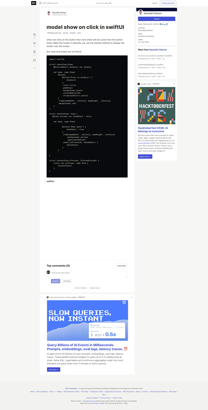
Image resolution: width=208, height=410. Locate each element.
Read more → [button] (145, 156)
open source (90, 401)
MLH (104, 395)
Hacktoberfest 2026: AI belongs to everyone (153, 129)
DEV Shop (172, 391)
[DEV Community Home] (33, 3)
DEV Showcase (128, 391)
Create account (168, 3)
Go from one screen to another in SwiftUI (155, 57)
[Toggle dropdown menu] (131, 297)
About (138, 391)
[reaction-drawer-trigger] (34, 35)
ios (79, 33)
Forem (79, 401)
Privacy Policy (105, 398)
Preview (67, 281)
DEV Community (71, 388)
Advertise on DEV (96, 391)
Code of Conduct (81, 288)
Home (32, 391)
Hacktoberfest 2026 (146, 143)
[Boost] (34, 60)
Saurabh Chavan (59, 12)
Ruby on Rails (99, 403)
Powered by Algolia (102, 3)
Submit (55, 281)
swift (65, 33)
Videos (59, 391)
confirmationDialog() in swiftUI (151, 66)
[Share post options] (34, 68)
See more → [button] (53, 369)
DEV (112, 401)
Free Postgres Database (158, 391)
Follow (156, 19)
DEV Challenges (42, 391)
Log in (154, 3)
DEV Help (85, 391)
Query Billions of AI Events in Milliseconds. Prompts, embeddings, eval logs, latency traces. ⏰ (87, 347)
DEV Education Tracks (71, 391)
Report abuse (95, 288)
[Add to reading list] (34, 52)
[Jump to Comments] (34, 44)
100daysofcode (54, 33)
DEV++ (52, 391)
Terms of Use (117, 398)
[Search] (40, 3)
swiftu (73, 33)
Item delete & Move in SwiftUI (151, 74)
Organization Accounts (113, 391)
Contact (145, 391)
